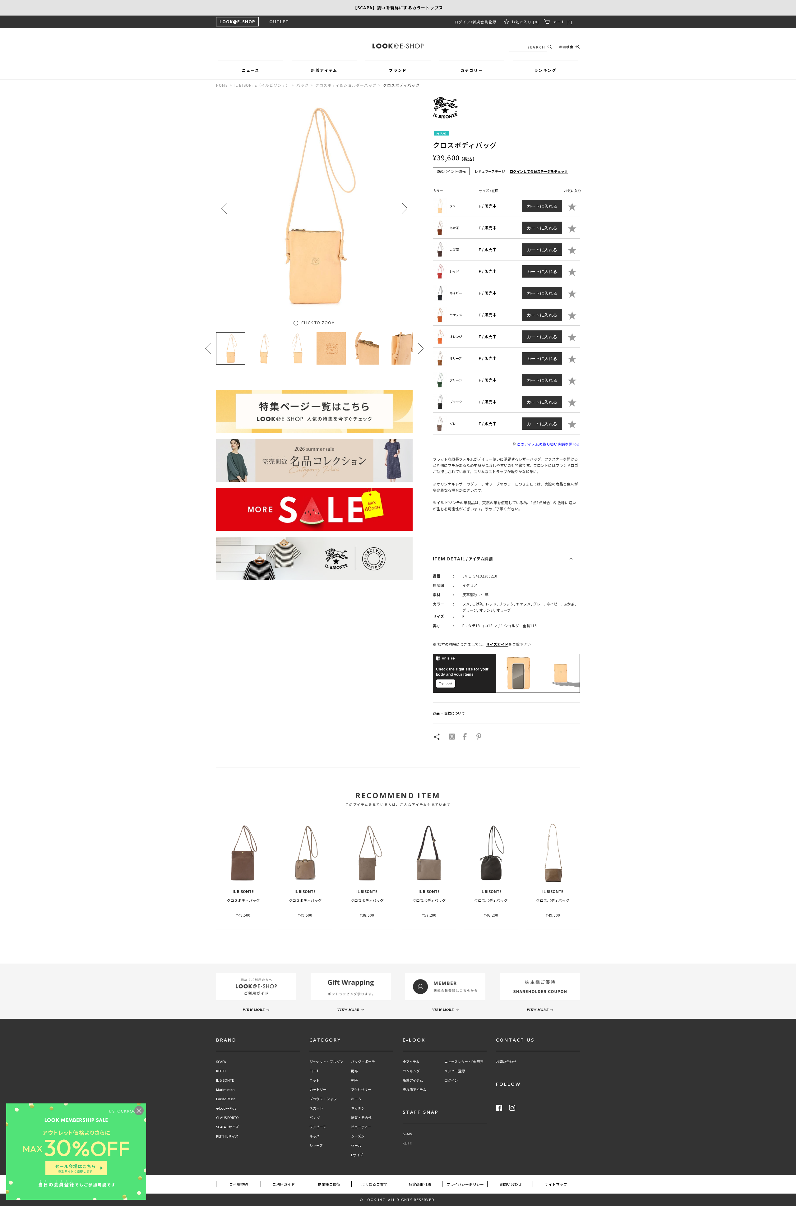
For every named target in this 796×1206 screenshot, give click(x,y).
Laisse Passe (225, 1099)
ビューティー (361, 1127)
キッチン (358, 1108)
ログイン (463, 21)
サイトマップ (556, 1184)
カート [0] (563, 21)
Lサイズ (357, 1155)
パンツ (314, 1117)
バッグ (302, 85)
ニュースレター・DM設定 (464, 1061)
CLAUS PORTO (227, 1117)
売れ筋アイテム (414, 1089)
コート (314, 1071)
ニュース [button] (251, 70)
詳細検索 (566, 46)
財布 (354, 1071)
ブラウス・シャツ (323, 1099)
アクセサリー (361, 1089)
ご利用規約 (238, 1184)
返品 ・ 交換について (449, 713)
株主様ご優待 (329, 1184)
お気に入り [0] (525, 21)
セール (356, 1145)
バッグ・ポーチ (363, 1061)
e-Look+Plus (226, 1108)
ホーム (356, 1099)
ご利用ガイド (283, 1184)
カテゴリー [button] (471, 70)
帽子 (354, 1080)
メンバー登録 (454, 1071)
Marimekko (225, 1089)
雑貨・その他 (361, 1117)
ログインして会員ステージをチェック (539, 171)
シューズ (316, 1145)
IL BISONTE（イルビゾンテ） (262, 85)
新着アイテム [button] (324, 70)
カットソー (317, 1089)
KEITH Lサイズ (227, 1136)
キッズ (314, 1136)
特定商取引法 (420, 1184)
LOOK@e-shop (398, 46)
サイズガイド (497, 644)
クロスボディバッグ (243, 900)
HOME (222, 85)
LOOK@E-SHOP (237, 22)
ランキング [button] (545, 70)
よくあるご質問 (374, 1184)
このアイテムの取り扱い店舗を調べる (548, 444)
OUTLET (279, 22)
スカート (316, 1108)
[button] (404, 208)
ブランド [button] (398, 70)
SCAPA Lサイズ (227, 1127)
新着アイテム (413, 1080)
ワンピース (317, 1127)
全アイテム (411, 1061)
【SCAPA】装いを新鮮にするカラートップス (398, 8)
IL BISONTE (225, 1080)
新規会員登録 (484, 21)
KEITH (221, 1071)
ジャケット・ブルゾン (326, 1061)
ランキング (411, 1071)
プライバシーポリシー (465, 1184)
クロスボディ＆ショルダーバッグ (346, 85)
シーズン (357, 1136)
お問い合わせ (506, 1061)
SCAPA (221, 1061)
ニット (314, 1080)
